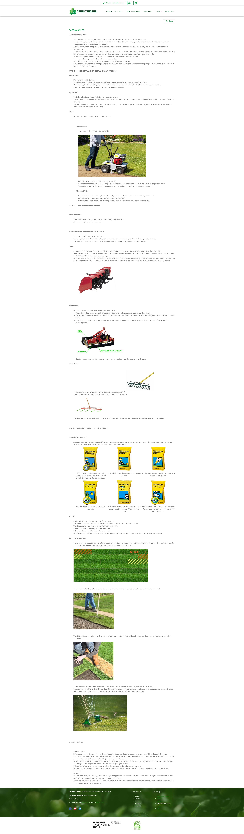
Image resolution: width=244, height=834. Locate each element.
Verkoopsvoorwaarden (163, 803)
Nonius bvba (100, 802)
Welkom (109, 12)
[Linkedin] (79, 808)
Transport (138, 803)
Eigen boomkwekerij (133, 12)
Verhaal (137, 798)
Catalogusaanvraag (162, 796)
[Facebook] (70, 808)
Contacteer (169, 12)
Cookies (159, 811)
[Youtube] (75, 808)
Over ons (118, 12)
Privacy (159, 806)
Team (136, 801)
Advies (158, 12)
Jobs (158, 808)
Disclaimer (85, 802)
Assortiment (147, 12)
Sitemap (159, 798)
